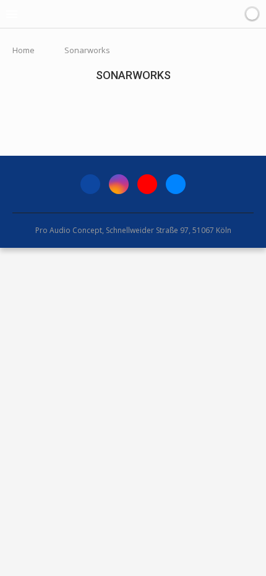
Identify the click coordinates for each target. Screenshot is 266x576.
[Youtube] (147, 184)
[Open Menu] (11, 14)
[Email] (176, 184)
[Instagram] (119, 184)
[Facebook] (90, 184)
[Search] (234, 14)
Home (23, 50)
